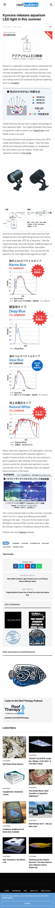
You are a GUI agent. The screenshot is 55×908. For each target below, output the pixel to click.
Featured (6, 761)
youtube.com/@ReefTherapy (17, 718)
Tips (25, 891)
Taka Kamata (7, 27)
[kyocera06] (27, 281)
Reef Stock (45, 891)
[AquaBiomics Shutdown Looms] (14, 777)
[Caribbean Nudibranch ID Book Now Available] (14, 812)
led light (45, 543)
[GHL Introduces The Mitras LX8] (14, 845)
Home (7, 891)
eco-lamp (26, 153)
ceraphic (16, 543)
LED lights (7, 547)
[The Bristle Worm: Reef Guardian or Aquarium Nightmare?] (40, 777)
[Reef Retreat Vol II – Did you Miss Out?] (40, 809)
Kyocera (24, 543)
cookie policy (7, 898)
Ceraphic (15, 83)
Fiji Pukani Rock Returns (13, 764)
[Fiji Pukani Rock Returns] (14, 747)
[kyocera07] (27, 328)
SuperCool (38, 130)
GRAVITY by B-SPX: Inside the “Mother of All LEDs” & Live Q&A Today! (40, 761)
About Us (34, 891)
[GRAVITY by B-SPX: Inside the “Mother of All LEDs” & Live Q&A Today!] (40, 744)
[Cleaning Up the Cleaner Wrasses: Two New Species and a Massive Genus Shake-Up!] (40, 845)
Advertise (16, 891)
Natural (22, 532)
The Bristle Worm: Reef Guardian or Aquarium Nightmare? (38, 793)
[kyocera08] (27, 424)
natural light (18, 547)
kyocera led (35, 543)
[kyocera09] (27, 376)
